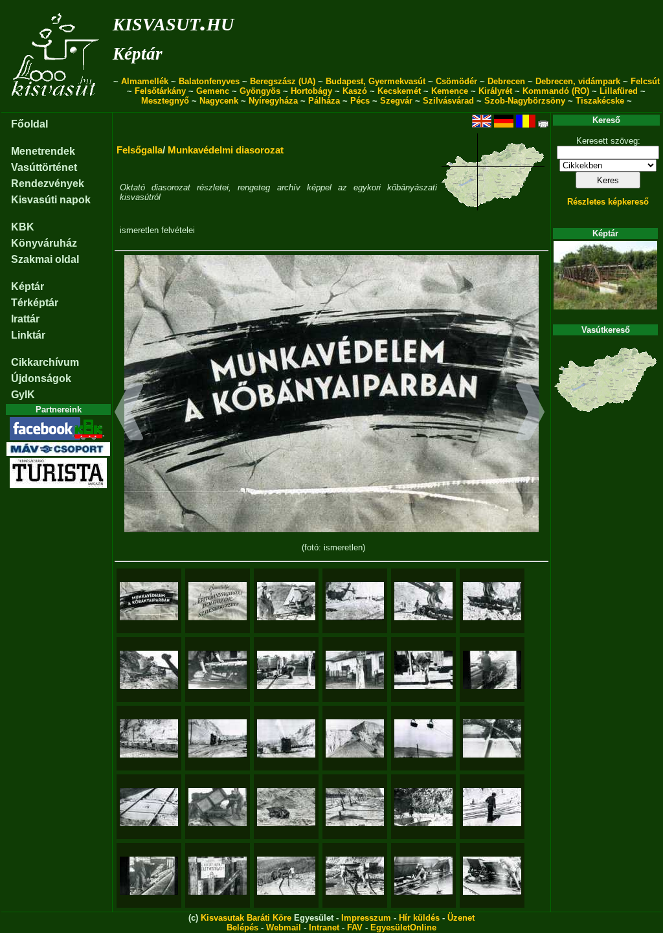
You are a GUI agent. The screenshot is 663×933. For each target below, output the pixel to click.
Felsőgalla (140, 149)
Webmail (283, 927)
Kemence (449, 91)
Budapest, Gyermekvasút (375, 81)
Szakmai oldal (45, 259)
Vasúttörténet (44, 167)
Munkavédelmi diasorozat (226, 149)
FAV (355, 927)
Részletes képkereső (608, 202)
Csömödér (456, 81)
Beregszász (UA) (282, 81)
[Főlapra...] (56, 105)
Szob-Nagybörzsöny (524, 101)
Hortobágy (311, 91)
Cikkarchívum (45, 362)
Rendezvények (47, 183)
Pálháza (324, 101)
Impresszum (366, 918)
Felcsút (645, 81)
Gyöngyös (260, 91)
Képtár (138, 53)
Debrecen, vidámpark (577, 81)
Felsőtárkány (160, 91)
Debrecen (506, 81)
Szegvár (396, 101)
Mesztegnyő (165, 101)
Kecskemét (399, 91)
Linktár (28, 335)
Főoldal (29, 123)
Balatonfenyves (209, 81)
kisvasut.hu (173, 21)
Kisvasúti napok (51, 199)
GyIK (23, 394)
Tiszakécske (600, 101)
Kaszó (355, 91)
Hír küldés (419, 918)
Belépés (242, 927)
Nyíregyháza (273, 101)
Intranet (324, 927)
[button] (129, 413)
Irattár (25, 318)
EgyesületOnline (403, 927)
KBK (22, 226)
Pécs (360, 101)
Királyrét (495, 91)
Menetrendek (43, 151)
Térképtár (34, 302)
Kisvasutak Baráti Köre (246, 918)
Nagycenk (218, 101)
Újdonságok (41, 378)
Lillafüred (619, 91)
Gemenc (212, 91)
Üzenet (461, 918)
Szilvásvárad (448, 101)
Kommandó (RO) (556, 91)
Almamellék (144, 81)
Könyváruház (44, 243)
